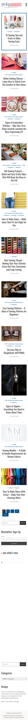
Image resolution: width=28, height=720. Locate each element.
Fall (24, 165)
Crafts (10, 31)
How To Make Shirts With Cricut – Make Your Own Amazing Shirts (14, 494)
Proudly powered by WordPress (13, 715)
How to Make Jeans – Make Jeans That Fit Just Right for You (14, 222)
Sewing (10, 118)
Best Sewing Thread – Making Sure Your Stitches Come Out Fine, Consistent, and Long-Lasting (14, 264)
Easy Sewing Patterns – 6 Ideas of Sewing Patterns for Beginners (14, 311)
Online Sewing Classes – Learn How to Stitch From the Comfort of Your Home (14, 81)
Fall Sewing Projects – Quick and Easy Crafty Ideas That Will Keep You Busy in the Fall (14, 175)
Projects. (11, 167)
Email (2, 536)
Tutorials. (17, 31)
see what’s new (10, 553)
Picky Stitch (15, 45)
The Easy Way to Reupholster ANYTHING (14, 351)
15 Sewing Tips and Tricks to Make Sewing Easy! (14, 38)
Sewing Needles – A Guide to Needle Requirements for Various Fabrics (14, 453)
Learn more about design (10, 701)
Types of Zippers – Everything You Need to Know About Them (14, 409)
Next (5, 515)
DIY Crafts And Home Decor (14, 74)
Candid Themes (19, 717)
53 (17, 511)
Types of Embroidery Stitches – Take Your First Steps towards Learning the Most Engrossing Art (14, 127)
